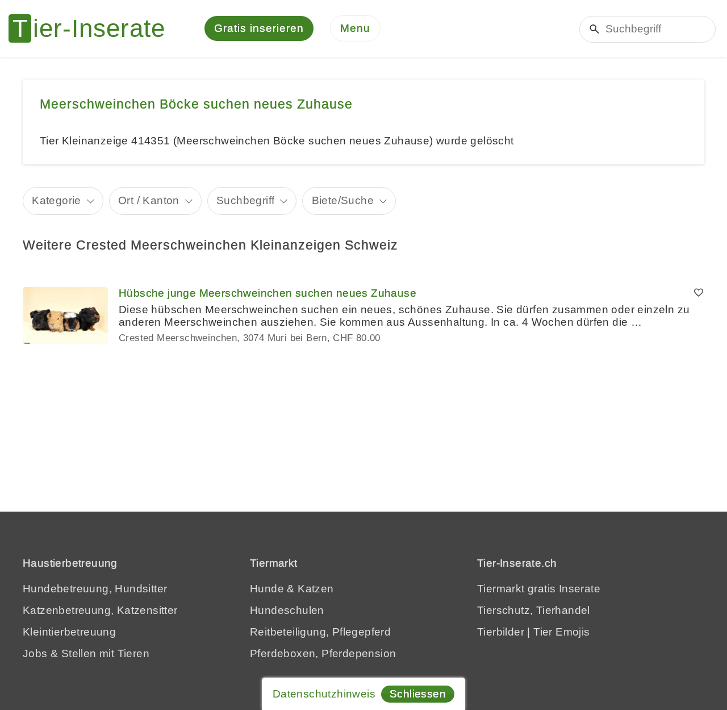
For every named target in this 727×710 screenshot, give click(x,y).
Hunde (267, 589)
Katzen (315, 589)
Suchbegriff (245, 200)
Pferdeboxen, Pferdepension (323, 653)
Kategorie (56, 200)
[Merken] (698, 293)
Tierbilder (500, 632)
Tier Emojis (561, 632)
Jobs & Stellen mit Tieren (86, 653)
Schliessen (418, 694)
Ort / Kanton (148, 200)
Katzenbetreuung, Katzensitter (100, 610)
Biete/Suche (343, 200)
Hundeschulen (287, 610)
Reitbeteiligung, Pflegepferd (320, 632)
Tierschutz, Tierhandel (533, 610)
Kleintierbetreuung (69, 632)
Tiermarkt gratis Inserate (538, 589)
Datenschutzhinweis (324, 694)
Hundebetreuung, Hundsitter (95, 589)
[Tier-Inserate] (94, 28)
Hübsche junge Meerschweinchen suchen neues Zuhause (267, 293)
